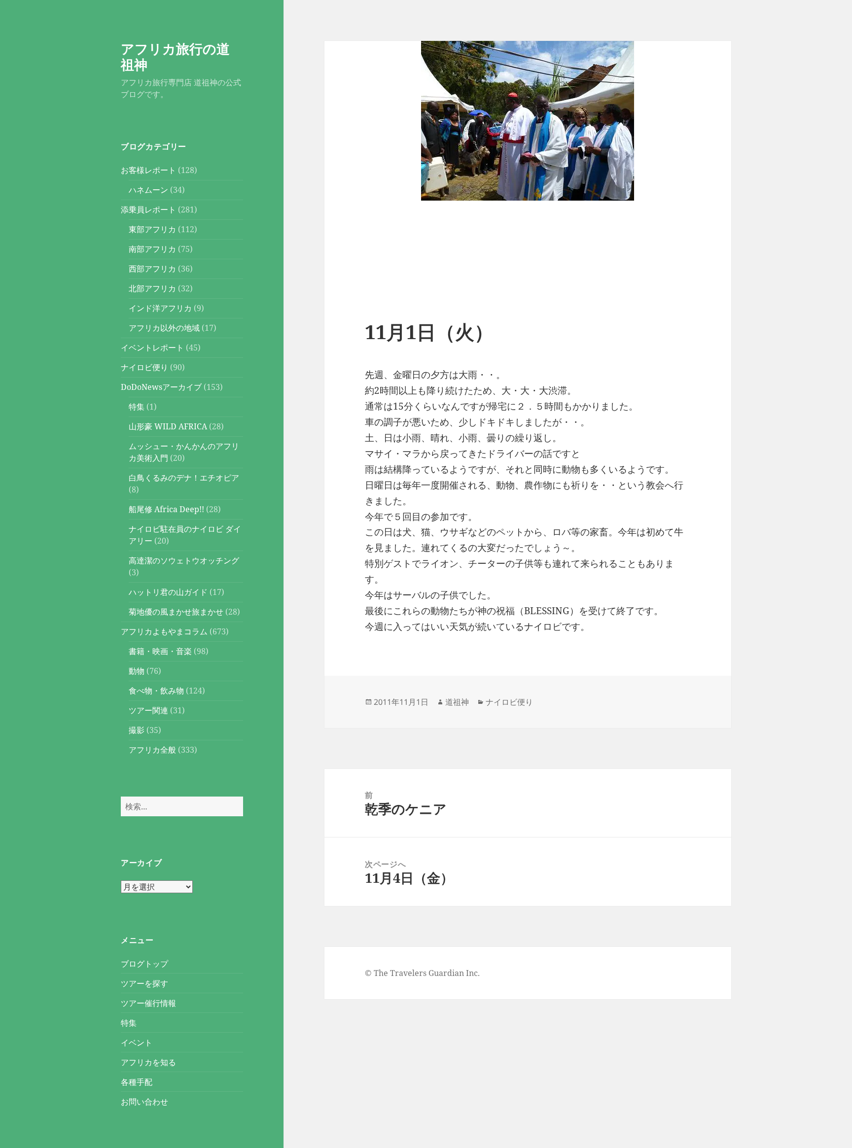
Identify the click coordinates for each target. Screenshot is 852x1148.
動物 (136, 670)
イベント (136, 1042)
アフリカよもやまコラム (164, 631)
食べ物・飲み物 (156, 690)
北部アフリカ (152, 288)
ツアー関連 (148, 710)
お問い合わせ (144, 1101)
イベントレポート (152, 347)
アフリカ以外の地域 (164, 327)
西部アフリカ (152, 268)
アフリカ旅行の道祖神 (175, 56)
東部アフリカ (152, 229)
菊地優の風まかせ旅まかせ (176, 611)
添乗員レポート (148, 209)
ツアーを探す (144, 983)
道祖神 (457, 701)
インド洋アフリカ (160, 308)
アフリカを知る (148, 1062)
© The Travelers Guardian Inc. (422, 973)
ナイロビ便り (144, 367)
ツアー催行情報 (148, 1003)
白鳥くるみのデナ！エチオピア (184, 477)
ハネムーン (148, 189)
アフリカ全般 (152, 749)
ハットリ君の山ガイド (168, 592)
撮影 (136, 730)
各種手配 (136, 1082)
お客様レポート (148, 170)
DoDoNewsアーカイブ (161, 387)
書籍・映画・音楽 (160, 651)
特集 (136, 406)
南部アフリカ (152, 249)
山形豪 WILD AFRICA (168, 426)
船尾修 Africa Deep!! (166, 509)
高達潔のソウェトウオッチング (184, 560)
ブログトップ (144, 963)
